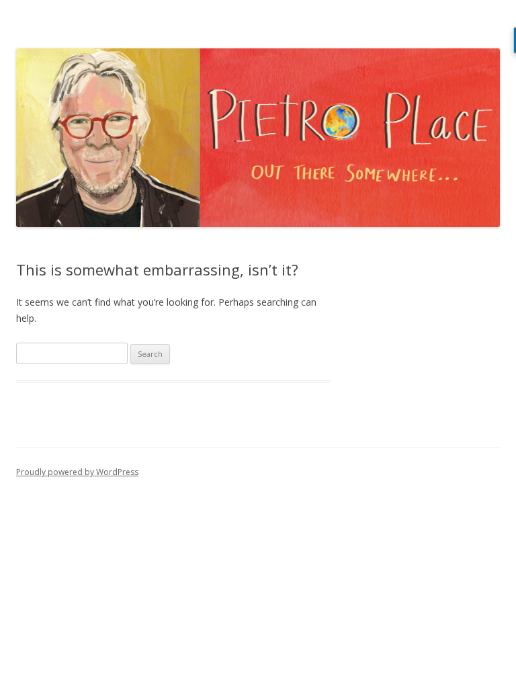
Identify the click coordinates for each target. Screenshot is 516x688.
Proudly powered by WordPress (77, 472)
